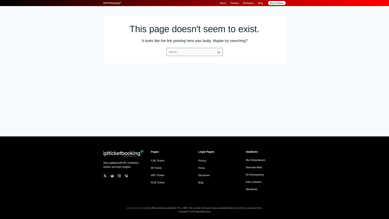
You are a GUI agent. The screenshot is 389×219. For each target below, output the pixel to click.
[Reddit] (112, 175)
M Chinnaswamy (255, 174)
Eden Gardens (254, 182)
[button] (277, 3)
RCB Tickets (157, 182)
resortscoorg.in (134, 208)
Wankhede (251, 189)
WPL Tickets (157, 175)
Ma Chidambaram (255, 160)
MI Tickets (156, 168)
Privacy (202, 160)
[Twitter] (105, 175)
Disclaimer (204, 175)
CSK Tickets (157, 160)
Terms (201, 168)
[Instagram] (119, 175)
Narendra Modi (254, 167)
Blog (200, 182)
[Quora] (126, 175)
